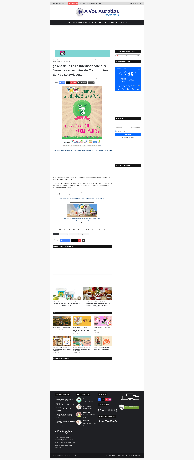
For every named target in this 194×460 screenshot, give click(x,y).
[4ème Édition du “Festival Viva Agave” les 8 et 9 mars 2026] (103, 341)
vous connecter (61, 362)
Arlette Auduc (86, 412)
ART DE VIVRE (110, 22)
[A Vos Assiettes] (97, 12)
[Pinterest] (79, 240)
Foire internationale (73, 234)
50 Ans (61, 234)
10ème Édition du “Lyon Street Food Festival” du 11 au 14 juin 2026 (102, 329)
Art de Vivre (62, 59)
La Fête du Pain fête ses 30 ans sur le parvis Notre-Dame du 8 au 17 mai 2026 (61, 349)
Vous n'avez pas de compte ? (128, 137)
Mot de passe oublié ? (135, 127)
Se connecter (128, 134)
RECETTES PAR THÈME (80, 22)
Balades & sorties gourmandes (73, 59)
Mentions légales (137, 455)
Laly (84, 398)
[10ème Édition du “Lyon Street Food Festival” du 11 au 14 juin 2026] (103, 321)
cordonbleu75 (86, 405)
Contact (130, 455)
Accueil (56, 59)
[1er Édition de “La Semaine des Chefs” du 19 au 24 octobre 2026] (62, 321)
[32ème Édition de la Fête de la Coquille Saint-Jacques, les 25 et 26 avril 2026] (82, 341)
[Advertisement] (97, 37)
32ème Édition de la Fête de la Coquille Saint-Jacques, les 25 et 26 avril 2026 (82, 349)
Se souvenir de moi (120, 131)
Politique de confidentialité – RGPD (120, 455)
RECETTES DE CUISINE (96, 22)
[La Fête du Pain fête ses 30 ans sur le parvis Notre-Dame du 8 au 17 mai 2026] (62, 341)
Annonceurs (108, 455)
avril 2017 (66, 234)
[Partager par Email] (83, 240)
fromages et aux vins (84, 234)
